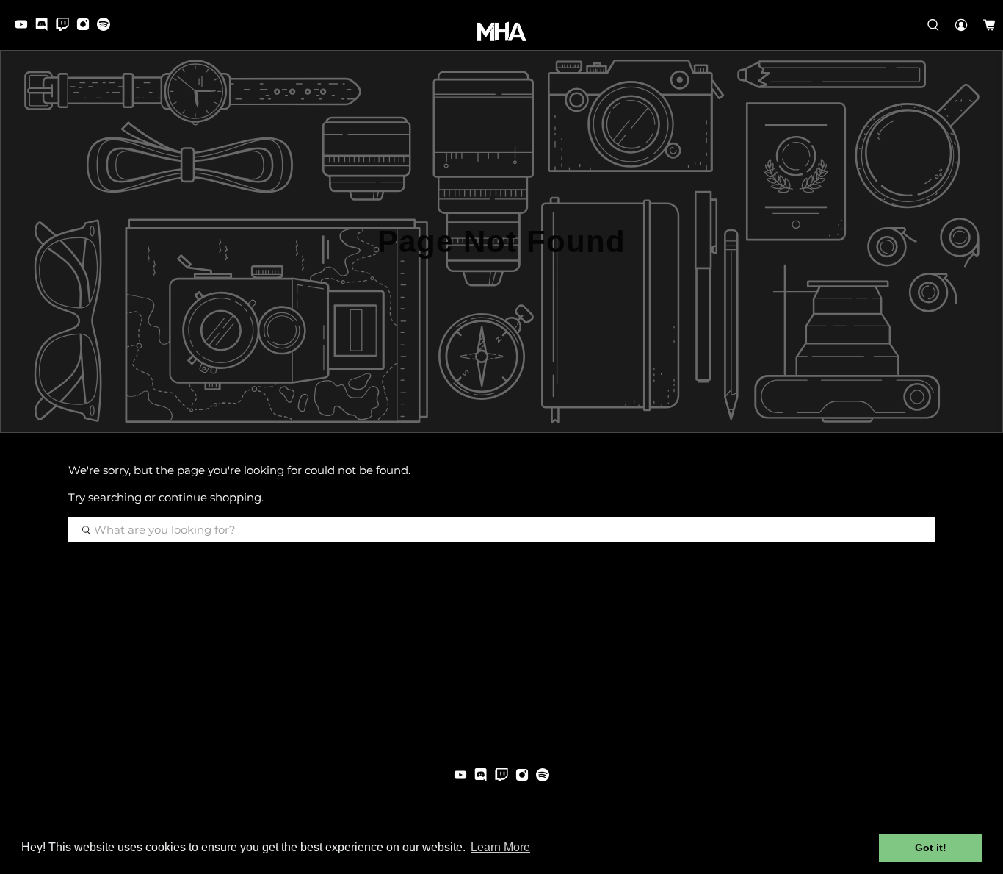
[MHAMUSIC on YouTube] (25, 27)
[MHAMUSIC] (502, 31)
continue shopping (210, 497)
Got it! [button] (930, 847)
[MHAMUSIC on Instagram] (86, 27)
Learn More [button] (500, 847)
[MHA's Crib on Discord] (45, 27)
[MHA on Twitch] (66, 27)
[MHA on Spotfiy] (107, 27)
